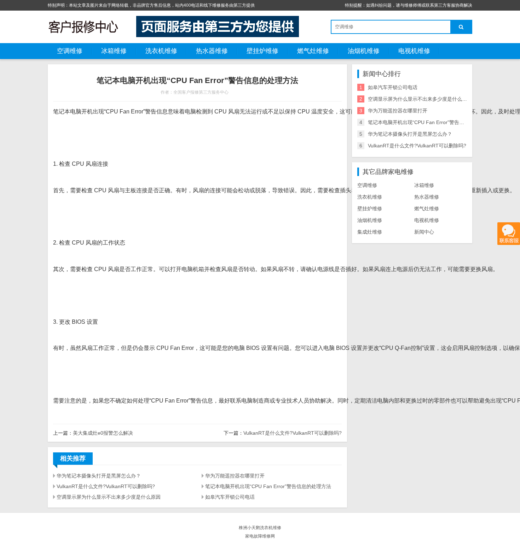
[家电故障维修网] (83, 26)
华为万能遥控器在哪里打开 (235, 476)
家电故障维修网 (260, 536)
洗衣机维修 (161, 50)
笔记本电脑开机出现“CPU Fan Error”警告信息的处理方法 (268, 486)
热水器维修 (212, 50)
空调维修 (69, 50)
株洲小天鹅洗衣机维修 (260, 527)
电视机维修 (414, 50)
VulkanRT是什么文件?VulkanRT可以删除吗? (292, 433)
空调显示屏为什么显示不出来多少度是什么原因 (109, 497)
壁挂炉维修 (262, 50)
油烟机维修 (364, 50)
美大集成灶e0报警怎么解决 (103, 433)
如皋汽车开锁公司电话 (230, 497)
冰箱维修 (114, 50)
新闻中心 (424, 232)
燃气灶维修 (313, 50)
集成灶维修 (369, 232)
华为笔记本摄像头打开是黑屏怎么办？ (99, 476)
